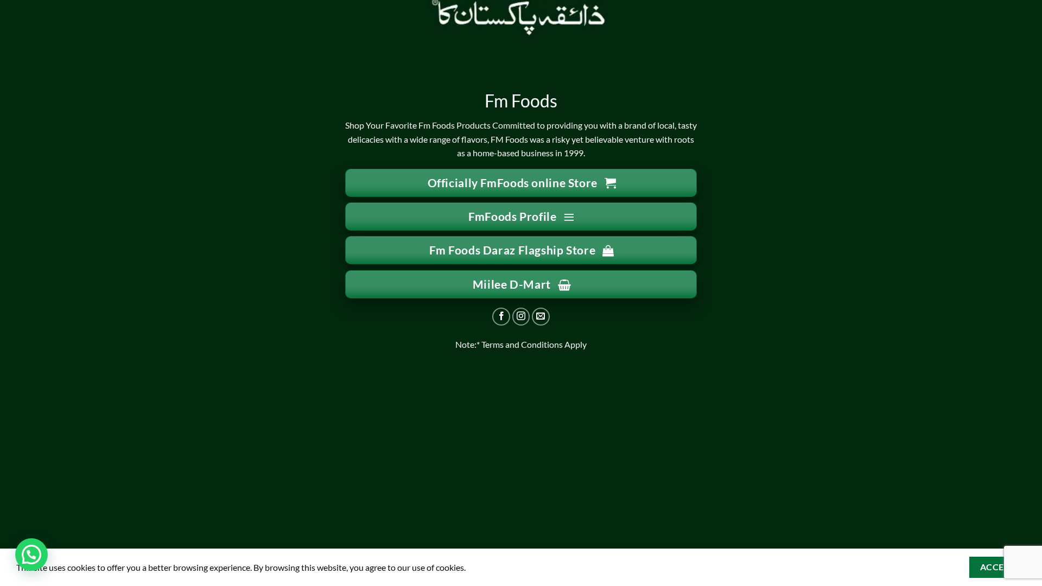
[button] (31, 554)
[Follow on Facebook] (501, 317)
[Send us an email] (541, 317)
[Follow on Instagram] (521, 317)
